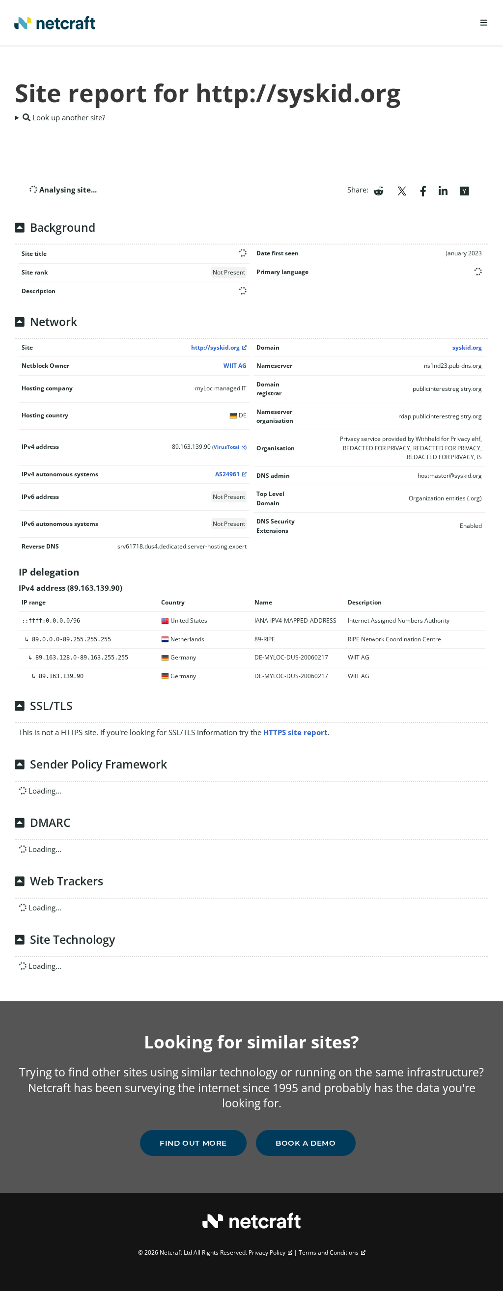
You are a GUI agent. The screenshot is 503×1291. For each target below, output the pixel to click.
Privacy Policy (267, 1252)
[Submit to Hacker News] (464, 190)
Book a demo (306, 1143)
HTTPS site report (295, 732)
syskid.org (467, 347)
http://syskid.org (215, 347)
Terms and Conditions (329, 1252)
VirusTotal (226, 447)
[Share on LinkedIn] (443, 190)
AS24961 (227, 474)
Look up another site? (67, 117)
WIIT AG (235, 365)
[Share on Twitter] (402, 190)
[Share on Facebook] (423, 190)
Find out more (193, 1143)
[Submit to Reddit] (378, 190)
